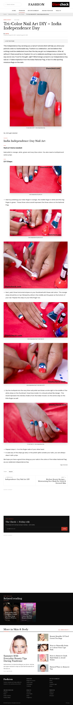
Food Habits (29, 693)
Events (51, 682)
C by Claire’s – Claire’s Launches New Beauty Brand (27, 615)
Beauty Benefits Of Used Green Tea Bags (59, 637)
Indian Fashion (47, 10)
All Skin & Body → (63, 629)
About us (51, 691)
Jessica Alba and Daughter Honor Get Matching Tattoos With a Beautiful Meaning (11, 617)
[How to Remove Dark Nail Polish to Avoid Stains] (43, 658)
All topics (51, 695)
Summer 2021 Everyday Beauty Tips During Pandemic (15, 658)
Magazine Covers (31, 680)
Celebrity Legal (53, 684)
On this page (10, 41)
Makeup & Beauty (12, 14)
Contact (51, 693)
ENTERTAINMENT (33, 10)
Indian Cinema (7, 695)
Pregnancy (29, 697)
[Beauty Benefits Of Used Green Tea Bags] (43, 637)
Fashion (36, 4)
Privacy (67, 702)
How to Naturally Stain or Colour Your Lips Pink (59, 648)
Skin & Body (21, 14)
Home (14, 10)
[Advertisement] (36, 502)
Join (64, 528)
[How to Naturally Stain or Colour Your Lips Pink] (43, 647)
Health (58, 10)
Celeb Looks (29, 682)
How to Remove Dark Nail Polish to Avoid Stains (58, 658)
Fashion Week (7, 697)
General (29, 691)
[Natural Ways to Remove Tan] (43, 668)
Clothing (29, 686)
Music (50, 686)
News (50, 680)
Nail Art (11, 471)
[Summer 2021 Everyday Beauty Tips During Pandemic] (19, 644)
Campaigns (29, 684)
